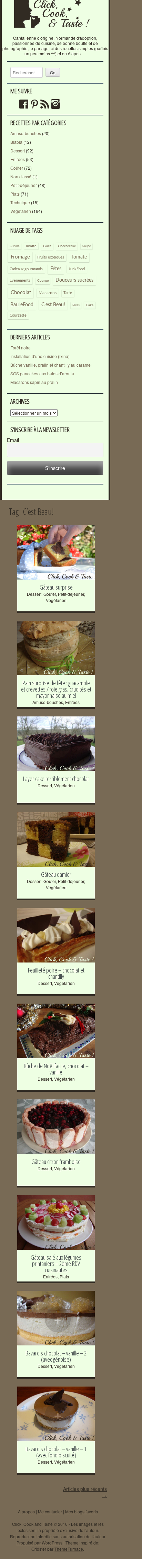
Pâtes (76, 305)
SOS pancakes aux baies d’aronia (42, 373)
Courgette (18, 315)
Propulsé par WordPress (39, 1543)
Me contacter (50, 1511)
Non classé (20, 176)
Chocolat (21, 292)
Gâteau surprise (56, 587)
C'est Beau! (53, 304)
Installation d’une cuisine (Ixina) (40, 356)
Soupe (86, 246)
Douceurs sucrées (74, 280)
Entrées (17, 159)
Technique (20, 202)
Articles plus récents (85, 1492)
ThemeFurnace (68, 1549)
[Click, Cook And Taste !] (55, 33)
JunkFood (77, 269)
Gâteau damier (56, 874)
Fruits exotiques (50, 257)
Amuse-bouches (25, 133)
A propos (26, 1511)
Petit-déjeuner (23, 185)
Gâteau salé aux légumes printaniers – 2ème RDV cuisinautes (56, 1263)
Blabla (16, 142)
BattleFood (21, 304)
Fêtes (55, 268)
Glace (47, 246)
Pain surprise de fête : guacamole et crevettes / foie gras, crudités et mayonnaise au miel (56, 689)
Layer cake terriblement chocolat (56, 778)
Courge (43, 280)
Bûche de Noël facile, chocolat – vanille (56, 1069)
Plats (15, 194)
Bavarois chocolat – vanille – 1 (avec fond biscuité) (56, 1452)
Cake (89, 305)
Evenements (20, 280)
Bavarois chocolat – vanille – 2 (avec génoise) (56, 1356)
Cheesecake (67, 246)
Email (13, 440)
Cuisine (15, 246)
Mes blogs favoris (81, 1511)
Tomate (79, 257)
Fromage (20, 257)
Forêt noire (20, 347)
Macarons (48, 293)
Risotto (31, 246)
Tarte (67, 293)
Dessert (17, 150)
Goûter (16, 168)
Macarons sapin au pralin (34, 382)
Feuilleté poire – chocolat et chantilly (56, 973)
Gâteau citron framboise (56, 1161)
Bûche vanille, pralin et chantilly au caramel (51, 365)
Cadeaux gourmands (26, 269)
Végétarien (20, 211)
